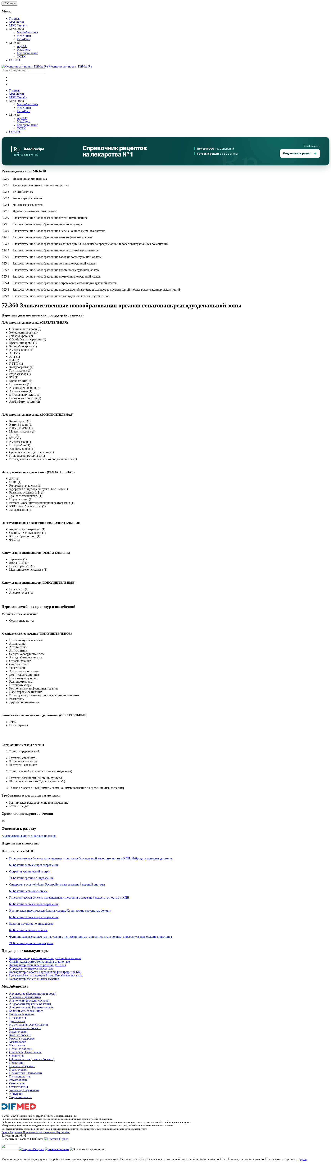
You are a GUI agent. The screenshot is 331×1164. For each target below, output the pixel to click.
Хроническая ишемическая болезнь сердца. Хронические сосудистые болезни (60, 910)
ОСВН (21, 56)
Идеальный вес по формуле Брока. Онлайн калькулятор (45, 975)
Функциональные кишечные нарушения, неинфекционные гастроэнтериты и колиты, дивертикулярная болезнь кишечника (90, 936)
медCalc (22, 46)
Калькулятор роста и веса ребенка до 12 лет (37, 965)
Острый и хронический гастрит (30, 871)
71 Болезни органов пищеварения (31, 878)
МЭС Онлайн (18, 25)
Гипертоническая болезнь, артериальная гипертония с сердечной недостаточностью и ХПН (69, 897)
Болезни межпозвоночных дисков (31, 923)
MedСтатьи (16, 22)
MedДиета (23, 49)
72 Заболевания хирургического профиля (29, 835)
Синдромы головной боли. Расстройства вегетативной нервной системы (57, 884)
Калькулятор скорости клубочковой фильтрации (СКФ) (45, 972)
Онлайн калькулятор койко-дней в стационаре (39, 961)
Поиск (6, 70)
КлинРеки (23, 39)
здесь (303, 1159)
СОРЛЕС (15, 60)
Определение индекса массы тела (31, 968)
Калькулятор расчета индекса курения (34, 978)
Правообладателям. (12, 1132)
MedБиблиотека (27, 32)
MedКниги (24, 35)
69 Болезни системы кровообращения (33, 865)
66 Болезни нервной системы (28, 891)
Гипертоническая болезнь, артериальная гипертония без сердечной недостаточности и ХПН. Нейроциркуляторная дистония (91, 858)
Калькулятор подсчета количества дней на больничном (45, 958)
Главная (14, 18)
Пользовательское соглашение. (39, 1132)
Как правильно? (27, 53)
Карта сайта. (63, 1132)
